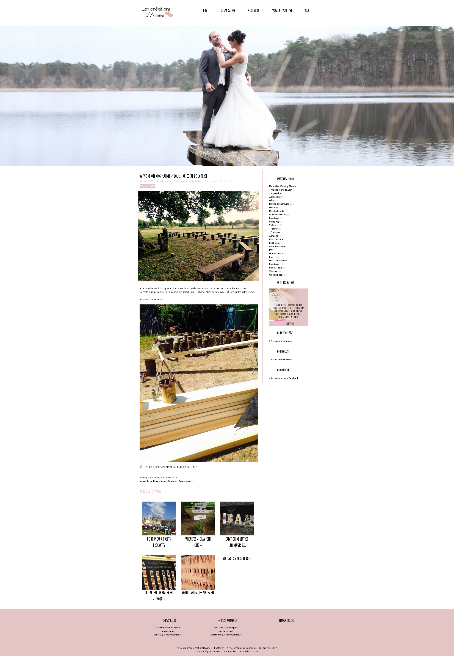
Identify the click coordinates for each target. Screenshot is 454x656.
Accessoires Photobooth (237, 558)
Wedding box (276, 274)
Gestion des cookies (248, 651)
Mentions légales (204, 651)
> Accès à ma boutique (280, 341)
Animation (274, 196)
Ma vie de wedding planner (155, 181)
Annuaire (273, 235)
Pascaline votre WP (282, 10)
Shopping (274, 221)
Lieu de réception (278, 260)
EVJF (271, 249)
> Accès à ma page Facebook (283, 378)
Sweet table (275, 267)
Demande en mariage (280, 203)
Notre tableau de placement (198, 593)
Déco (272, 200)
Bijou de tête (276, 239)
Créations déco (194, 181)
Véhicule (273, 271)
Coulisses (178, 181)
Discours (273, 207)
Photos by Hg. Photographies (229, 647)
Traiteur (273, 228)
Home (206, 10)
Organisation (228, 10)
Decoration (253, 10)
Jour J (271, 257)
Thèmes (273, 225)
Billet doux (274, 242)
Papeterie (274, 218)
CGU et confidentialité (225, 651)
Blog (307, 10)
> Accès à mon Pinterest (281, 359)
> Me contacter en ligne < (167, 627)
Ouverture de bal (278, 214)
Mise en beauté (276, 211)
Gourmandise (276, 253)
